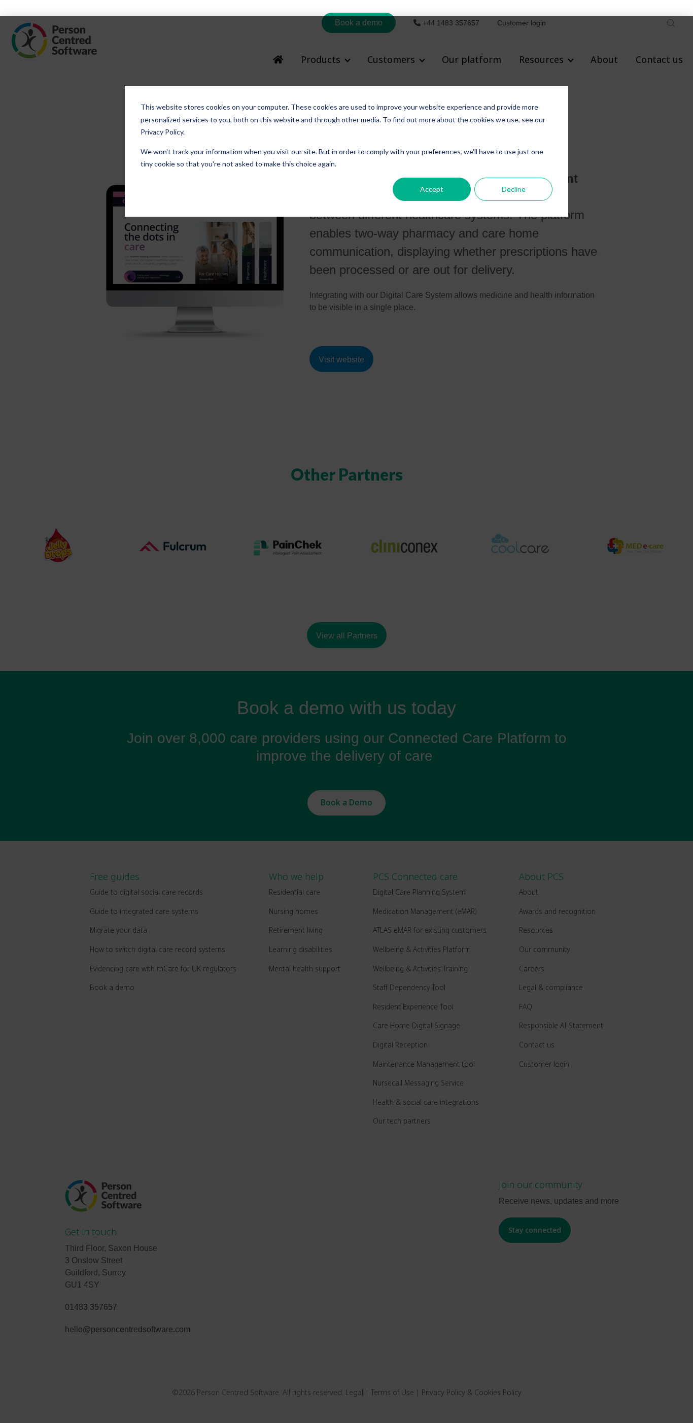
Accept (431, 189)
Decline (514, 189)
